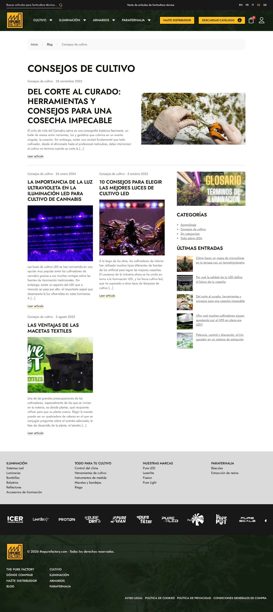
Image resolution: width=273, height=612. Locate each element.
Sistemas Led (15, 468)
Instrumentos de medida (91, 477)
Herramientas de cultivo (90, 473)
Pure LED (149, 468)
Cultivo (39, 20)
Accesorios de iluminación (24, 492)
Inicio (34, 44)
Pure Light (149, 482)
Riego (79, 487)
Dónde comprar (19, 575)
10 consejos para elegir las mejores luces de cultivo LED (130, 187)
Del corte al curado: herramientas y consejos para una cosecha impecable (74, 106)
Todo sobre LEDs (191, 238)
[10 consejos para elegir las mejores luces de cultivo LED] (132, 227)
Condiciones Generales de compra (240, 598)
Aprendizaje (188, 225)
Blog (50, 44)
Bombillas (12, 477)
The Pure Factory (20, 569)
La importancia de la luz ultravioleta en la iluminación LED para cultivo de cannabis (60, 190)
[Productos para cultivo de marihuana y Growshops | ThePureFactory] (18, 20)
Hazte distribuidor (177, 20)
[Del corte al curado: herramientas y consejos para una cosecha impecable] (193, 119)
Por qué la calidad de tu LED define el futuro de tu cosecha (219, 279)
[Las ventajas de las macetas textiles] (60, 365)
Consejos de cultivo (40, 81)
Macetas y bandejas (88, 482)
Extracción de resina (224, 473)
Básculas (217, 468)
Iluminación (69, 20)
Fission (147, 477)
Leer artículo (35, 156)
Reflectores (13, 487)
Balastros (12, 482)
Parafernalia (133, 20)
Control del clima (86, 468)
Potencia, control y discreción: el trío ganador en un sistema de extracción (220, 337)
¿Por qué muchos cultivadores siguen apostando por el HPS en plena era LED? (220, 320)
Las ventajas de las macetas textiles (53, 328)
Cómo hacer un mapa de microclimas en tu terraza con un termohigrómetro (220, 260)
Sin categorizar (190, 234)
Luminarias (13, 473)
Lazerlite (148, 473)
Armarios (101, 20)
